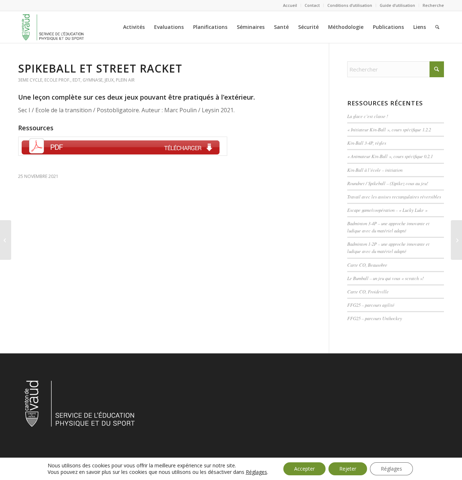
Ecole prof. (57, 80)
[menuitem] (290, 5)
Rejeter (347, 468)
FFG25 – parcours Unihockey (374, 318)
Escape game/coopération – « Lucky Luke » (387, 210)
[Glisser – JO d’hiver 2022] (456, 240)
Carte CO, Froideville (368, 291)
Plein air (125, 80)
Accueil (290, 5)
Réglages (256, 472)
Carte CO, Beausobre (367, 265)
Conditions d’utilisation (349, 5)
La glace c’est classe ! (367, 116)
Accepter (304, 468)
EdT (76, 80)
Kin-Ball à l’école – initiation (374, 170)
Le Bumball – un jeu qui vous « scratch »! (385, 278)
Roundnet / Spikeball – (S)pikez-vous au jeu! (387, 183)
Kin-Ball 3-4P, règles (366, 143)
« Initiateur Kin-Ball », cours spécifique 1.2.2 (389, 129)
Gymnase (93, 80)
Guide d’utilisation (397, 5)
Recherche (433, 5)
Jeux (109, 80)
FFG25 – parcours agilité (371, 305)
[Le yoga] (5, 240)
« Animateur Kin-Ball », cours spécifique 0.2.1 (390, 156)
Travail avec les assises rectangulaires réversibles (394, 196)
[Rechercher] (437, 27)
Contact (312, 5)
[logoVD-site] (52, 27)
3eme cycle (30, 80)
